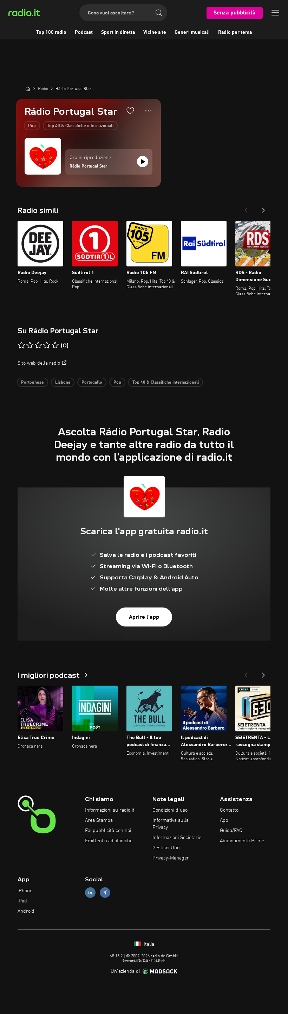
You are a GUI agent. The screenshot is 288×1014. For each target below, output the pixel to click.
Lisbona (62, 382)
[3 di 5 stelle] (38, 345)
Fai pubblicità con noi (108, 830)
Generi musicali (192, 32)
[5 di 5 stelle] (55, 345)
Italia (148, 944)
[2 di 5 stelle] (30, 345)
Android (26, 911)
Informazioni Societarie (176, 837)
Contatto (229, 810)
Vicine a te (154, 32)
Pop (32, 126)
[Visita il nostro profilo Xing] (105, 892)
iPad (22, 901)
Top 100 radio (51, 32)
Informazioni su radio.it (110, 810)
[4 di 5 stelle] (46, 345)
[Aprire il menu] (275, 12)
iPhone (25, 890)
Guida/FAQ (231, 830)
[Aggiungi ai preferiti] (130, 110)
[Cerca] (159, 12)
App (224, 820)
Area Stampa (99, 820)
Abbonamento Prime (242, 840)
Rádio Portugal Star (88, 166)
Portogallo (91, 382)
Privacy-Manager (170, 858)
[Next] (263, 208)
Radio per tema (235, 32)
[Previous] (246, 208)
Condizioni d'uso (170, 810)
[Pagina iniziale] (28, 89)
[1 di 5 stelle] (21, 345)
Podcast (84, 32)
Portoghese (32, 382)
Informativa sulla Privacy (170, 824)
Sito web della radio (39, 363)
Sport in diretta (118, 32)
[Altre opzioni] (148, 111)
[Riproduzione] (142, 161)
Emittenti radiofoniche (108, 840)
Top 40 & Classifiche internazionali (80, 126)
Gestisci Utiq (166, 847)
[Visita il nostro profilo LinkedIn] (90, 892)
